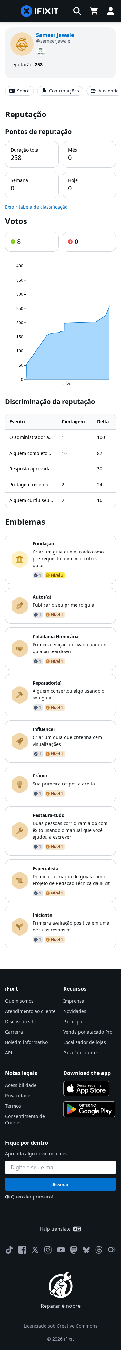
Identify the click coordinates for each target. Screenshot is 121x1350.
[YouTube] (61, 1250)
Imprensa (73, 1001)
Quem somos (19, 1001)
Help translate (55, 1229)
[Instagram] (48, 1250)
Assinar (60, 1184)
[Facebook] (22, 1250)
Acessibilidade (20, 1085)
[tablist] (60, 90)
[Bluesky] (86, 1250)
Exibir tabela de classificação (36, 207)
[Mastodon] (74, 1250)
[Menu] (9, 11)
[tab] (19, 91)
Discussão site (20, 1021)
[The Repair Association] (112, 1250)
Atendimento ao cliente (30, 1011)
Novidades (74, 1011)
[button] (77, 11)
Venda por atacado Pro (87, 1032)
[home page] (40, 11)
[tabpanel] (60, 528)
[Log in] (110, 11)
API (8, 1053)
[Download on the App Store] (86, 1088)
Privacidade (17, 1095)
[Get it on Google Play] (89, 1109)
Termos (13, 1106)
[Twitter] (35, 1250)
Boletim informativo (26, 1042)
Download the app (87, 1072)
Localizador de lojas (84, 1042)
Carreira (14, 1032)
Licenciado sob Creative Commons (60, 1326)
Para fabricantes (81, 1053)
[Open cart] (93, 11)
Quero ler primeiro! (32, 1197)
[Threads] (99, 1250)
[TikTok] (9, 1250)
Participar (73, 1021)
